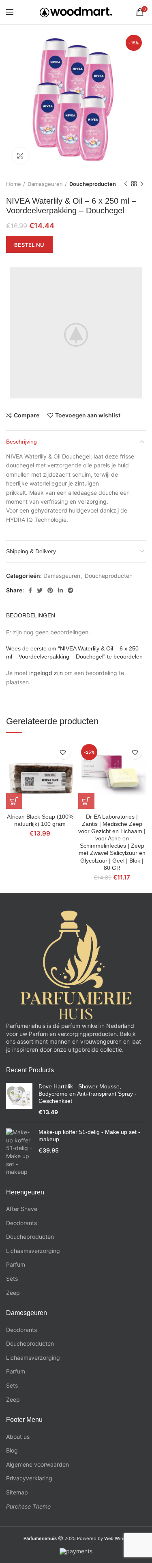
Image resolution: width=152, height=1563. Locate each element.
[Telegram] (70, 590)
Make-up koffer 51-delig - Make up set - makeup (89, 1135)
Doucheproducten (92, 184)
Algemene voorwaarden (37, 1464)
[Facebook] (30, 590)
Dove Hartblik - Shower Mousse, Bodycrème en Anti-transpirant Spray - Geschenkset (88, 1093)
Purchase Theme (28, 1506)
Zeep (13, 1292)
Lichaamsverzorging (33, 1250)
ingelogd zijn (46, 672)
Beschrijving (21, 441)
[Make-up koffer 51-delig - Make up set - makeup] (19, 1152)
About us (18, 1436)
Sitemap (17, 1492)
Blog (12, 1450)
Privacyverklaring (29, 1478)
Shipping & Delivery (31, 551)
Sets (12, 1278)
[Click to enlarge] (20, 156)
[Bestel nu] (14, 801)
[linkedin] (60, 590)
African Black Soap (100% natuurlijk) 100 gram (40, 820)
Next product (142, 184)
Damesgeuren (45, 184)
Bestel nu (29, 245)
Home (13, 184)
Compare (26, 415)
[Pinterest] (50, 590)
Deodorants (21, 1222)
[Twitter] (39, 590)
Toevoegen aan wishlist (87, 415)
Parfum (15, 1264)
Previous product (126, 184)
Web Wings (116, 1538)
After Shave (21, 1208)
